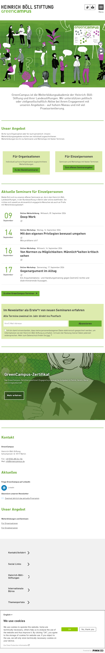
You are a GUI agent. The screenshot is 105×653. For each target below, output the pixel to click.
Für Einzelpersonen (9, 528)
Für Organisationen (9, 523)
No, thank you (87, 629)
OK (69, 629)
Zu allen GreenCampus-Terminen (19, 294)
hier (48, 335)
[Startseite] (27, 8)
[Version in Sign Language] (87, 7)
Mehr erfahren (14, 395)
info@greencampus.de (15, 461)
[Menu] (101, 7)
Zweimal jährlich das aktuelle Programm (22, 498)
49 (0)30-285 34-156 (14, 459)
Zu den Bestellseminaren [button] (26, 170)
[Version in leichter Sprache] (92, 7)
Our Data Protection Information (15, 645)
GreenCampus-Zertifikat (27, 375)
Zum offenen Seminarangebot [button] (78, 168)
